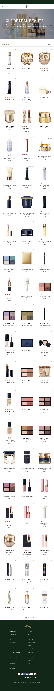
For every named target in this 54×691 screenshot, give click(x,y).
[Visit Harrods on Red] (33, 677)
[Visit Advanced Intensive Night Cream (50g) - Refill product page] (27, 193)
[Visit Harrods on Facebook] (25, 677)
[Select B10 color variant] (42, 68)
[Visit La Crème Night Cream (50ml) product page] (27, 49)
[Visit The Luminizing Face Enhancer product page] (44, 361)
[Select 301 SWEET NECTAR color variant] (7, 350)
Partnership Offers (14, 657)
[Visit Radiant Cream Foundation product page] (9, 78)
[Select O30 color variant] (7, 97)
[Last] (39, 617)
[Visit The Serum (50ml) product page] (27, 78)
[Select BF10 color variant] (5, 97)
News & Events (13, 642)
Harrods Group (31, 655)
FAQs (11, 660)
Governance (30, 666)
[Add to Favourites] (15, 49)
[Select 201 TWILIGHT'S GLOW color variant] (42, 380)
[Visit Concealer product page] (9, 361)
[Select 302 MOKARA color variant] (5, 350)
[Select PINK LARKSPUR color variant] (7, 294)
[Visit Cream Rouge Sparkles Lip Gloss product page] (9, 331)
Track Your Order (31, 639)
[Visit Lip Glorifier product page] (44, 476)
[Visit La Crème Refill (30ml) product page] (9, 107)
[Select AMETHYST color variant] (27, 155)
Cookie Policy (13, 668)
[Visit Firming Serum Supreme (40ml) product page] (27, 588)
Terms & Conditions (24, 682)
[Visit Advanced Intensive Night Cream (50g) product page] (44, 448)
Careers (29, 660)
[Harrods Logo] (27, 626)
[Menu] (2, 6)
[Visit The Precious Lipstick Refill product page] (27, 136)
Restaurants (12, 639)
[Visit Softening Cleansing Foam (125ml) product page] (27, 276)
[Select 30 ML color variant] (29, 97)
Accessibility (16, 682)
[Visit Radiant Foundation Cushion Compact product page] (9, 448)
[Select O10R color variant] (44, 350)
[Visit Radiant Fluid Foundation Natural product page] (9, 419)
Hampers (29, 645)
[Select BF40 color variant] (40, 68)
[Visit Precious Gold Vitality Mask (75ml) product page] (44, 107)
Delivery (29, 634)
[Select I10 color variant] (9, 97)
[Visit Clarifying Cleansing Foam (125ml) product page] (44, 503)
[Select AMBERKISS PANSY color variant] (9, 294)
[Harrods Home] (27, 6)
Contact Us (12, 663)
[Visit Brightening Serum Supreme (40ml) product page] (9, 49)
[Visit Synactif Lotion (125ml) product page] (44, 560)
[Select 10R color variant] (46, 350)
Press (29, 663)
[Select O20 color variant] (5, 409)
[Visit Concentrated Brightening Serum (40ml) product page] (27, 560)
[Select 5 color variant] (9, 521)
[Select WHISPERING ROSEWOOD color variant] (5, 294)
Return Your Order (31, 642)
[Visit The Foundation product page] (44, 49)
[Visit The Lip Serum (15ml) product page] (9, 588)
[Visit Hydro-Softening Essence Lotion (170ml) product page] (44, 221)
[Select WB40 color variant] (44, 68)
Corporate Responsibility (33, 657)
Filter (49, 44)
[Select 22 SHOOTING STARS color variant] (40, 380)
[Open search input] (5, 6)
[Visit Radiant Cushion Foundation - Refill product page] (44, 331)
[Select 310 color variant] (28, 550)
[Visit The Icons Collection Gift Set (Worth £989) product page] (44, 78)
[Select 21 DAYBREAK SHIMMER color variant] (44, 380)
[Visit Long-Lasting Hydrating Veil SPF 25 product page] (27, 448)
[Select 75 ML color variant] (27, 97)
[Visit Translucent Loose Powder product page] (27, 221)
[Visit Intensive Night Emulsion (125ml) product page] (9, 193)
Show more (9, 29)
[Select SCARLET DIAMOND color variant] (25, 126)
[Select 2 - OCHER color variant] (5, 380)
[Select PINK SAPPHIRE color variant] (23, 126)
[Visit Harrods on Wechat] (35, 677)
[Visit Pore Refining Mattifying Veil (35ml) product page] (44, 193)
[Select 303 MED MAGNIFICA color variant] (9, 350)
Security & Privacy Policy (35, 682)
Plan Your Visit (13, 634)
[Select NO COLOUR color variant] (25, 97)
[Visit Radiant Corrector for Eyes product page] (44, 249)
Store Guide (12, 637)
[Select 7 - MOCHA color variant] (7, 380)
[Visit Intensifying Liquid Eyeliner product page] (44, 304)
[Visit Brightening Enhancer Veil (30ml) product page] (44, 588)
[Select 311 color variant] (26, 550)
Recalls (11, 666)
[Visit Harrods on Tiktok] (30, 677)
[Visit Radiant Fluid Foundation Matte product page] (9, 390)
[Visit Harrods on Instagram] (28, 677)
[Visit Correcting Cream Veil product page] (27, 165)
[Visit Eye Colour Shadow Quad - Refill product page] (9, 304)
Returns (29, 637)
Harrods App (30, 648)
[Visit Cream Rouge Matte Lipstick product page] (27, 476)
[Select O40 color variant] (7, 409)
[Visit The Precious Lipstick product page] (27, 107)
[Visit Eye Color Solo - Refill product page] (27, 331)
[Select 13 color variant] (7, 521)
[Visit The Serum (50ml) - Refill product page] (9, 136)
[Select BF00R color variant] (42, 350)
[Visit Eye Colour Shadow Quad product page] (9, 249)
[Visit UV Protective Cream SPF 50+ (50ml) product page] (9, 165)
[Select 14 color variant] (5, 521)
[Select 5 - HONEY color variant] (9, 380)
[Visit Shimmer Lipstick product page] (27, 531)
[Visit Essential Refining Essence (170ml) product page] (44, 165)
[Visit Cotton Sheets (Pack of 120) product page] (27, 249)
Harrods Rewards (13, 655)
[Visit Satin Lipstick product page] (9, 276)
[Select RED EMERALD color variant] (27, 126)
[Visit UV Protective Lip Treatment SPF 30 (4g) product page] (9, 221)
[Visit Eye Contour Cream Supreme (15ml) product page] (44, 136)
